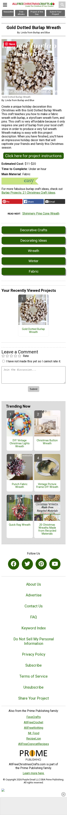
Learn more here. (33, 773)
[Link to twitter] (27, 564)
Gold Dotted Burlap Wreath (33, 331)
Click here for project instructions (33, 156)
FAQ (33, 617)
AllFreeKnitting (33, 728)
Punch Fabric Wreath (20, 486)
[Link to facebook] (13, 564)
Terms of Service (33, 676)
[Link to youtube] (54, 564)
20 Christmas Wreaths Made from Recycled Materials (47, 529)
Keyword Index (33, 628)
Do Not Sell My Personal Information (33, 641)
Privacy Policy (33, 654)
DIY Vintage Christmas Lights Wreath (20, 443)
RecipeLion (33, 738)
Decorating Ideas (33, 240)
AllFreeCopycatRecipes (33, 744)
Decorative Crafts (33, 230)
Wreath (33, 251)
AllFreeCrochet (33, 722)
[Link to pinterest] (41, 564)
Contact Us (34, 606)
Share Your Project (33, 698)
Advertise (34, 595)
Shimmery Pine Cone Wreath (40, 213)
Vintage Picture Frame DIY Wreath (47, 486)
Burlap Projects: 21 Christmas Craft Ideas (28, 192)
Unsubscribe (33, 687)
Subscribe (33, 665)
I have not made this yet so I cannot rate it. (33, 361)
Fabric (34, 271)
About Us (33, 584)
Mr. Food (33, 733)
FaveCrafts (33, 717)
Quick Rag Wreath (20, 524)
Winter (33, 261)
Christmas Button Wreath (47, 442)
